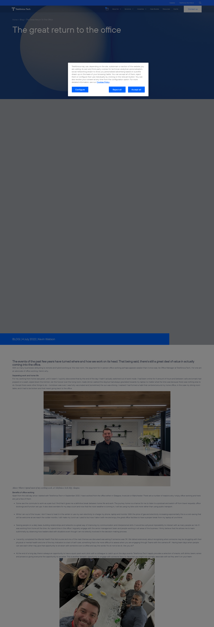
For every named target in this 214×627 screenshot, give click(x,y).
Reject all (117, 89)
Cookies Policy (103, 82)
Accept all (136, 89)
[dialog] (108, 79)
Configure (80, 89)
